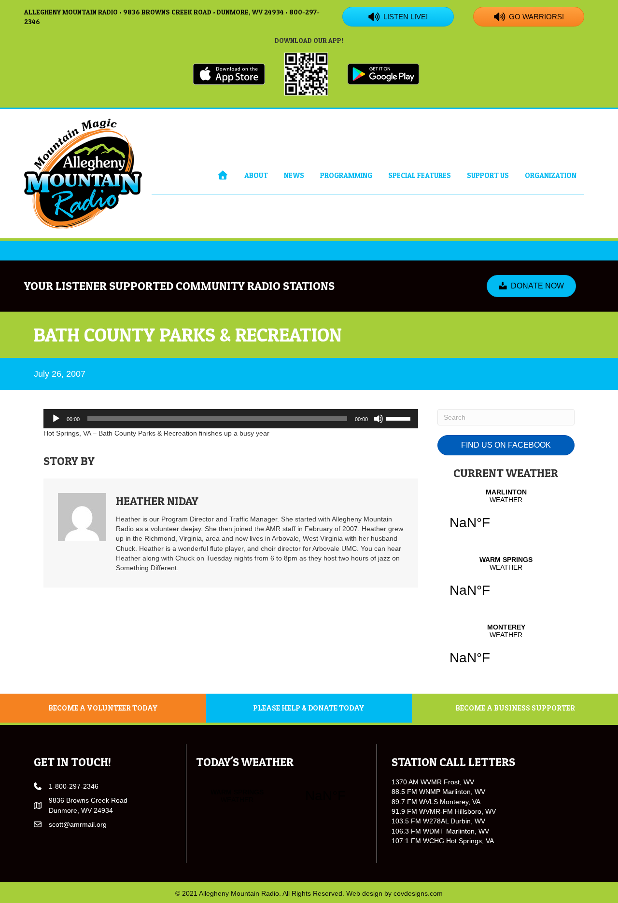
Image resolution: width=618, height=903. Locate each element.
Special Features (419, 175)
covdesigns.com (418, 893)
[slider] (399, 417)
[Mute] (378, 419)
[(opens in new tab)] (229, 73)
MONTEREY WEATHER (506, 650)
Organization (550, 175)
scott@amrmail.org (78, 824)
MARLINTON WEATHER (506, 515)
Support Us (488, 175)
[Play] (56, 419)
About (256, 175)
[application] (230, 418)
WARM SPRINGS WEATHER (506, 582)
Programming (346, 175)
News (294, 175)
